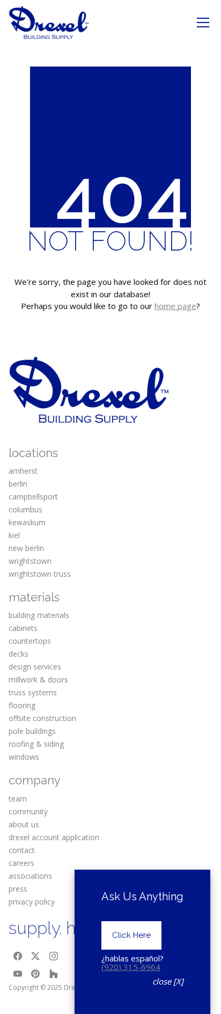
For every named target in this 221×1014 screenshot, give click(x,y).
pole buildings (32, 731)
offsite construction (42, 718)
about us (24, 824)
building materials (39, 615)
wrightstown (30, 561)
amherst (23, 471)
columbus (25, 509)
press (18, 889)
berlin (18, 484)
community (28, 811)
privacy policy (32, 902)
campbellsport (33, 496)
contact (22, 850)
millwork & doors (38, 679)
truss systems (33, 692)
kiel (14, 535)
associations (30, 876)
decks (18, 654)
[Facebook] (18, 956)
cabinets (23, 628)
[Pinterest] (36, 974)
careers (21, 863)
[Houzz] (54, 974)
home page (175, 305)
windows (24, 757)
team (18, 798)
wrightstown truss (40, 574)
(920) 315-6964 (130, 966)
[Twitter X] (36, 956)
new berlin (26, 548)
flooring (22, 705)
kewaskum (27, 522)
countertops (30, 641)
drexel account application (54, 837)
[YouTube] (18, 974)
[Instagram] (54, 956)
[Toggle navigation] (203, 22)
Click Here (131, 935)
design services (35, 667)
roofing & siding (36, 744)
